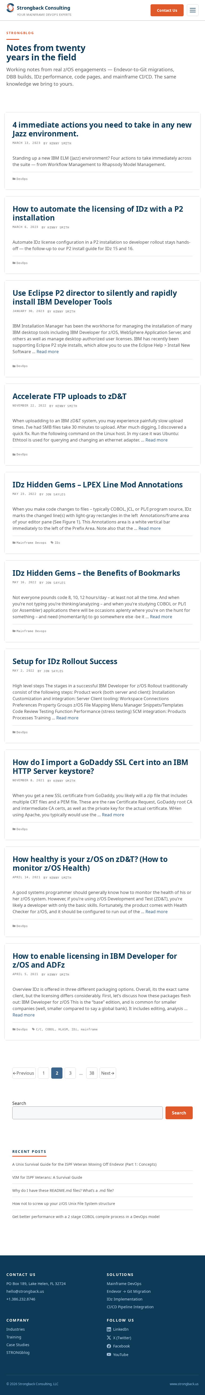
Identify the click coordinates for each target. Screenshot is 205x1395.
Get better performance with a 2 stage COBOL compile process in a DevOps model (86, 1216)
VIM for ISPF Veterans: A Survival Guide (47, 1177)
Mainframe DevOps (124, 1283)
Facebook (121, 1346)
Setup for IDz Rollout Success (65, 661)
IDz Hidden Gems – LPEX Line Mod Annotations (98, 484)
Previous (23, 1073)
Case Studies (17, 1344)
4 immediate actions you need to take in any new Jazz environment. (102, 129)
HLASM (63, 1029)
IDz (57, 543)
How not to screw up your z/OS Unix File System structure (63, 1203)
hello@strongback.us (25, 1291)
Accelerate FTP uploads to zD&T (70, 396)
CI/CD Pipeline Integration (130, 1306)
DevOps (22, 179)
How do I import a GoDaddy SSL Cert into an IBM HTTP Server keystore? (100, 766)
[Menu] (193, 10)
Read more (48, 351)
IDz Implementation (125, 1299)
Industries (15, 1329)
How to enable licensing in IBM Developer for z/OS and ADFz (95, 960)
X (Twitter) (122, 1337)
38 (93, 1074)
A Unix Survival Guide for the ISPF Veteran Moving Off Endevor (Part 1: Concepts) (84, 1164)
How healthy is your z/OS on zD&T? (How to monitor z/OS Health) (90, 863)
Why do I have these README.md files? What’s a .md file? (63, 1190)
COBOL (50, 1029)
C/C (39, 1029)
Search (19, 1103)
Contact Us (167, 10)
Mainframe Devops (31, 543)
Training (13, 1336)
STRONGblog (18, 1352)
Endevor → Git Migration (129, 1291)
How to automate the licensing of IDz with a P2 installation (98, 213)
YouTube (120, 1354)
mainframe (89, 1029)
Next (108, 1073)
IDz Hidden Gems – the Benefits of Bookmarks (96, 573)
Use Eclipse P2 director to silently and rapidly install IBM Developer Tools (95, 297)
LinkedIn (121, 1329)
